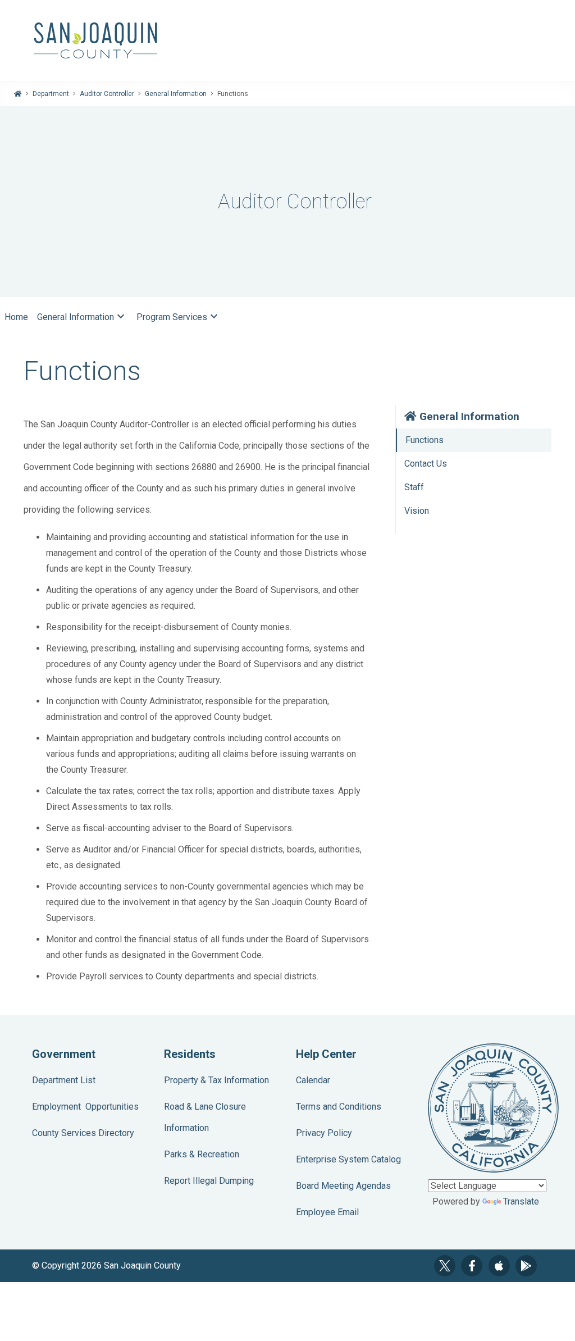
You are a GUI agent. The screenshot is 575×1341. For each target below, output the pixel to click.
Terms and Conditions (338, 1106)
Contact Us (425, 463)
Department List (63, 1080)
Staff (414, 487)
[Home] (18, 94)
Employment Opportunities (85, 1106)
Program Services (178, 316)
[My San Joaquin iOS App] (499, 1265)
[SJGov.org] (287, 40)
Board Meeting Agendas (343, 1185)
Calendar (313, 1080)
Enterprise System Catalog (348, 1159)
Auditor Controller (107, 94)
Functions (424, 440)
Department (51, 94)
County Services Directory (83, 1133)
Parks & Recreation (201, 1154)
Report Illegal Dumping (209, 1180)
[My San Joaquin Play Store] (526, 1265)
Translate (521, 1201)
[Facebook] (471, 1265)
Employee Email (327, 1212)
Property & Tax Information (216, 1080)
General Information (176, 94)
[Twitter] (444, 1265)
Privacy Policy (324, 1133)
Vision (416, 510)
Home (16, 317)
